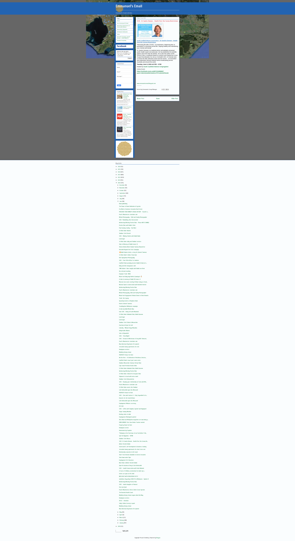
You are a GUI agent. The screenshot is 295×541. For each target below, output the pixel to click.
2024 (119, 172)
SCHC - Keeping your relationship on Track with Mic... (133, 382)
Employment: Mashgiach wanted (127, 417)
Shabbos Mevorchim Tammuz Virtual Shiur (130, 363)
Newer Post (140, 99)
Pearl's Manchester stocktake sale (128, 214)
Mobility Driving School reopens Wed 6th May (131, 495)
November (122, 188)
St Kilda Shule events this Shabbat (128, 387)
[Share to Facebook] (166, 89)
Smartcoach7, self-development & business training (132, 446)
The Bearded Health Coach (126, 492)
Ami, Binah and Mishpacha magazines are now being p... (133, 419)
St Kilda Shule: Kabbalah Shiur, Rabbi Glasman (131, 314)
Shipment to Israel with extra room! (128, 376)
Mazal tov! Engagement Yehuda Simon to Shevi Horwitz (133, 295)
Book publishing (123, 203)
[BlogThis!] (163, 89)
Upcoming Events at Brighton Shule (128, 301)
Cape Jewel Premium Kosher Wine (128, 365)
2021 (119, 180)
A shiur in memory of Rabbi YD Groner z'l (130, 279)
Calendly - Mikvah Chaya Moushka (128, 328)
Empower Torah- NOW (125, 274)
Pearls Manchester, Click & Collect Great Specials (132, 490)
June (120, 201)
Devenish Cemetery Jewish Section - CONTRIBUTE (123, 37)
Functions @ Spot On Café (126, 325)
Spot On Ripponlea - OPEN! (126, 436)
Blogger (158, 538)
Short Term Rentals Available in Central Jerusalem (132, 455)
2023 (119, 174)
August (121, 196)
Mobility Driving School (125, 352)
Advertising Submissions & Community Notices (123, 26)
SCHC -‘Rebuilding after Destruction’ (128, 220)
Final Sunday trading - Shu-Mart (127, 228)
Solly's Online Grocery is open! (127, 503)
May (120, 512)
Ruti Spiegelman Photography (127, 257)
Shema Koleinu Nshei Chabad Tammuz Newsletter (132, 247)
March (121, 517)
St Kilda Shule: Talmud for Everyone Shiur (130, 374)
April (120, 515)
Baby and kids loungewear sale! (127, 266)
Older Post (174, 99)
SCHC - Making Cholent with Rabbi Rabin (129, 236)
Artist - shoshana (123, 500)
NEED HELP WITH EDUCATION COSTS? (128, 476)
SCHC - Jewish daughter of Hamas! (128, 484)
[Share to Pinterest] (168, 89)
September (122, 193)
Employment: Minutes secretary (127, 403)
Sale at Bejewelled (124, 333)
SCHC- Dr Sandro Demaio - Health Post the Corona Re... (133, 441)
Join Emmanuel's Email (122, 23)
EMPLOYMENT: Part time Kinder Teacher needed (132, 422)
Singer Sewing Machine (125, 411)
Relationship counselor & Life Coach (128, 452)
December (122, 185)
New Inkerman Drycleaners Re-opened (129, 344)
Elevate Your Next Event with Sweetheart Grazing (127, 95)
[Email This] (162, 89)
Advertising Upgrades (122, 29)
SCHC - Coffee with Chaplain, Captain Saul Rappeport (133, 409)
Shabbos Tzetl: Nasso (124, 438)
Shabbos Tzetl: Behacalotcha (126, 379)
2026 (119, 166)
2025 (119, 169)
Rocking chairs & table (125, 414)
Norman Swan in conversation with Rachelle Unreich (132, 284)
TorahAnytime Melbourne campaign (128, 306)
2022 (119, 177)
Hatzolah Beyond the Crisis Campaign (129, 249)
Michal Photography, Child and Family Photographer (132, 293)
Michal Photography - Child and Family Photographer (133, 217)
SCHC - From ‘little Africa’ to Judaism (129, 260)
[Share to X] (165, 89)
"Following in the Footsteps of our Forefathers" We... (133, 433)
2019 (119, 526)
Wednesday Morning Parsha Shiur (128, 287)
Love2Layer (122, 239)
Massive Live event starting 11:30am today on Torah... (133, 282)
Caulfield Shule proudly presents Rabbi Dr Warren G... (133, 263)
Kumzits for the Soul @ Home (127, 398)
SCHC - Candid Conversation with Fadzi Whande (131, 468)
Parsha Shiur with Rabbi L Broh (127, 225)
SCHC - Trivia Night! (124, 336)
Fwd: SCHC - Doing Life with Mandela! (129, 311)
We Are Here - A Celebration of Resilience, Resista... (132, 357)
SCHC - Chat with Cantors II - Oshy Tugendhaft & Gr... (133, 395)
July (120, 198)
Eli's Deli (121, 406)
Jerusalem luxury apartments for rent (129, 347)
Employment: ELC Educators (126, 460)
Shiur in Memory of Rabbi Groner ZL (128, 244)
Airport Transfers (127, 107)
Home (158, 99)
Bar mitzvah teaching (124, 271)
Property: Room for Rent (125, 425)
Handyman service (124, 428)
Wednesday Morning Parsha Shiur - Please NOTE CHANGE (134, 222)
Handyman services (124, 349)
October (121, 190)
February (121, 520)
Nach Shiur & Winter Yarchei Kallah (128, 463)
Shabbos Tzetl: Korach (125, 233)
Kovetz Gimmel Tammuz (125, 303)
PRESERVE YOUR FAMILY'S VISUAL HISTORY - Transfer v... (133, 212)
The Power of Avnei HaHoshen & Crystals (130, 206)
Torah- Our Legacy (124, 298)
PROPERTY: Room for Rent (126, 392)
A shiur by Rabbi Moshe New (126, 309)
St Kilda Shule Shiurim (125, 230)
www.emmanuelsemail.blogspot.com (146, 83)
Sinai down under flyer (125, 457)
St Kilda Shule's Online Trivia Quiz (128, 255)
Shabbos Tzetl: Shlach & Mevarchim (128, 322)
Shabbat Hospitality (121, 40)
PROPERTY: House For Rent (126, 355)
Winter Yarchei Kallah (124, 444)
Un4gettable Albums (124, 330)
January (121, 523)
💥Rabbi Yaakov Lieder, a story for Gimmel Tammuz (133, 252)
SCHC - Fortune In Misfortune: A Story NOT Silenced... (133, 338)
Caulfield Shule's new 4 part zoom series (130, 360)
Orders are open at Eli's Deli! (126, 473)
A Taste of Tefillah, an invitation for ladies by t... (132, 471)
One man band (123, 487)
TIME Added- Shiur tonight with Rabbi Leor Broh (132, 268)
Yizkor (118, 34)
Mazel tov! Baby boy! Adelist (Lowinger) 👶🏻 (130, 276)
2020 (119, 183)
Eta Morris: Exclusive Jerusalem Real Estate (130, 209)
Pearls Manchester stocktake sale (128, 384)
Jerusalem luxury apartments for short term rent (132, 449)
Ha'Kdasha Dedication (122, 31)
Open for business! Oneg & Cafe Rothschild (130, 465)
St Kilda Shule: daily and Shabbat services (130, 241)
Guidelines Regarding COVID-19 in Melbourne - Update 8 (134, 479)
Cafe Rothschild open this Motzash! (128, 390)
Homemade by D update (125, 430)
